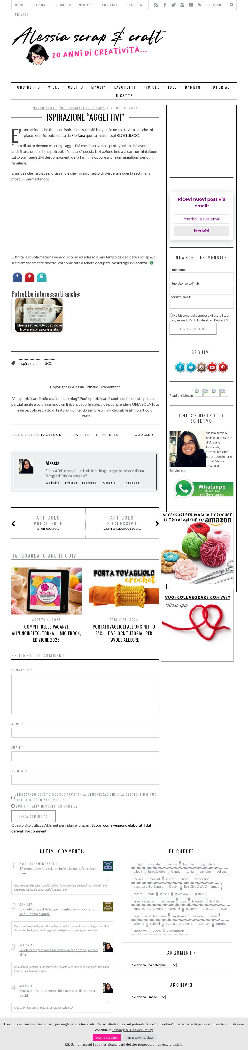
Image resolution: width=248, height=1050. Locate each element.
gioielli (164, 894)
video (54, 87)
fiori (151, 894)
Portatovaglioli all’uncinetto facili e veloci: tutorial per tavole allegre (124, 633)
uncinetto (28, 87)
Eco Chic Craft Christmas (201, 886)
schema (138, 924)
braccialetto (156, 871)
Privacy (22, 14)
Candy (175, 871)
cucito (75, 87)
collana (222, 871)
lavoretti (125, 87)
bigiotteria (208, 864)
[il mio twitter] (191, 371)
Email (17, 747)
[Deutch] (207, 395)
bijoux (137, 871)
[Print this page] (41, 280)
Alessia (52, 463)
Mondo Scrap (45, 108)
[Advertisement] (203, 51)
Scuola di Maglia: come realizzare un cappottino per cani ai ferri (58, 952)
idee (172, 87)
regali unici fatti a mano (149, 916)
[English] (199, 395)
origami (174, 908)
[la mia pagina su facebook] (180, 371)
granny (199, 894)
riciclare (197, 916)
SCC (49, 363)
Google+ (110, 482)
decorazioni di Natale (148, 886)
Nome (17, 724)
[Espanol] (216, 395)
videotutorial (176, 931)
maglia (98, 87)
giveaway (181, 894)
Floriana (78, 135)
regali (223, 908)
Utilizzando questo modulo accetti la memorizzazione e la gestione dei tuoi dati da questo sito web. (86, 797)
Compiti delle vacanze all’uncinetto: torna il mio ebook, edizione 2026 (46, 633)
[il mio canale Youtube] (212, 371)
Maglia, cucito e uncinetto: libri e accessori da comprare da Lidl (58, 993)
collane (138, 879)
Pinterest (111, 434)
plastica (208, 908)
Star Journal (48, 522)
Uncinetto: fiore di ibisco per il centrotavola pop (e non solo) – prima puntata (57, 911)
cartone (205, 871)
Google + (144, 434)
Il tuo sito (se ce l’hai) (184, 283)
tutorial (220, 87)
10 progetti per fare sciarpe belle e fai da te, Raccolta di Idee (58, 871)
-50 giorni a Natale (146, 864)
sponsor (204, 924)
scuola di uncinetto (179, 924)
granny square (143, 901)
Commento (22, 670)
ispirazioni (29, 363)
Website (53, 482)
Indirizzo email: (180, 297)
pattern (191, 908)
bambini (193, 87)
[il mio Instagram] (201, 371)
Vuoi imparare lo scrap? (82, 108)
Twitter (81, 434)
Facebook (51, 434)
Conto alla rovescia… (122, 522)
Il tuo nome (178, 270)
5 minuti (171, 864)
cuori (184, 879)
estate (137, 894)
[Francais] (224, 395)
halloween (167, 901)
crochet (154, 879)
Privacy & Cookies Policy (132, 1030)
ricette (124, 95)
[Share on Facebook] (17, 280)
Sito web (19, 771)
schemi (155, 924)
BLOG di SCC (127, 135)
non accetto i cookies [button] (140, 1037)
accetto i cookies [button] (107, 1037)
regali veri (179, 916)
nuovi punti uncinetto (148, 908)
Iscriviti (201, 231)
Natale (214, 901)
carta (190, 871)
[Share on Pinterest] (29, 280)
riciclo (152, 87)
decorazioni (202, 879)
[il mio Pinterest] (222, 371)
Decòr (173, 886)
